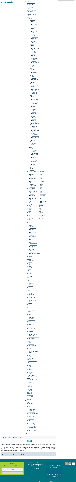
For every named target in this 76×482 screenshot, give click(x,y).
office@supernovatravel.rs (35, 468)
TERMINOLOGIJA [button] (54, 469)
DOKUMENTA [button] (54, 463)
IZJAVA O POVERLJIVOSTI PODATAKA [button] (54, 472)
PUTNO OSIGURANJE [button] (54, 467)
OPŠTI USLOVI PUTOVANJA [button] (54, 465)
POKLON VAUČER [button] (54, 476)
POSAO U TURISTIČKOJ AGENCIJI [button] (54, 474)
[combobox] (66, 1)
